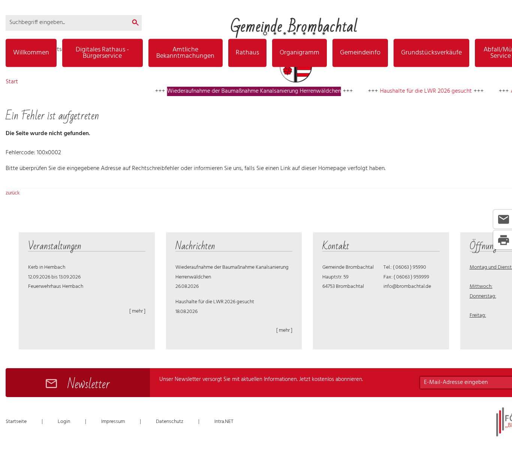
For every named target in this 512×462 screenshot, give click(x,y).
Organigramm (299, 52)
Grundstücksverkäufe (431, 52)
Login (64, 421)
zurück (12, 193)
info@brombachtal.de (407, 286)
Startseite (16, 421)
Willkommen (31, 52)
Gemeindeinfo (360, 52)
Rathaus (247, 52)
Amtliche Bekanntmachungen (185, 53)
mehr (137, 311)
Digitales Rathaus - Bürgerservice (102, 53)
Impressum (113, 421)
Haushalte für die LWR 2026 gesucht (415, 91)
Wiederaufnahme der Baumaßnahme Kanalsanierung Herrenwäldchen (244, 91)
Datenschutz (169, 421)
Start (12, 82)
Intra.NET (224, 421)
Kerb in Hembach (46, 267)
